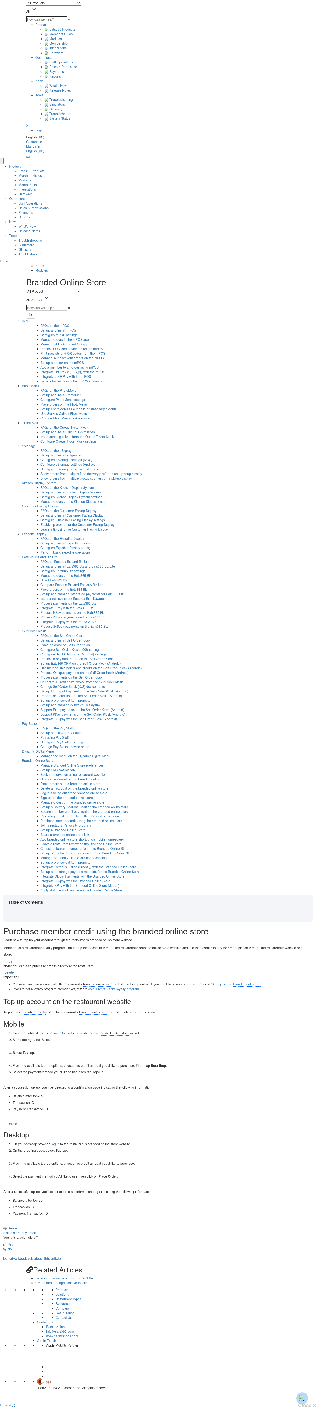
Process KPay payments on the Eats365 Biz (72, 612)
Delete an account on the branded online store (74, 788)
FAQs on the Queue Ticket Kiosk (64, 427)
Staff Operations (60, 62)
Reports (54, 76)
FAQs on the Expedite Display (62, 538)
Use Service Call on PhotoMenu (63, 413)
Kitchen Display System (39, 483)
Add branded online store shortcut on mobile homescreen (82, 839)
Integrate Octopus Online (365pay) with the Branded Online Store (88, 867)
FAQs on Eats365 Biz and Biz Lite (65, 561)
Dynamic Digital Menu (38, 751)
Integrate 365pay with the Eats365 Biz (68, 621)
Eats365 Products (61, 29)
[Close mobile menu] (2, 161)
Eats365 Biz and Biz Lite (39, 557)
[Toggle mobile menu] (28, 157)
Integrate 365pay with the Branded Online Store (75, 880)
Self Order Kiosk (34, 631)
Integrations (57, 48)
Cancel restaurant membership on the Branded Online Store (84, 848)
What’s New (57, 85)
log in (66, 1033)
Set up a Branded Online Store (62, 830)
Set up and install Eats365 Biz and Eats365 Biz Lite (77, 566)
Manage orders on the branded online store (72, 802)
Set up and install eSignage (60, 455)
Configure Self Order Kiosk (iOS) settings (70, 649)
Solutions (62, 1294)
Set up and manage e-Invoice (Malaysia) (70, 705)
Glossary (55, 109)
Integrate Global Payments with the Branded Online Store (82, 876)
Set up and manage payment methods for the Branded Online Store (90, 871)
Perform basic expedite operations (65, 552)
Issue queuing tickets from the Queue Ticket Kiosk (77, 436)
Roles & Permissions (63, 66)
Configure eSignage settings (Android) (68, 464)
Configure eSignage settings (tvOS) (66, 459)
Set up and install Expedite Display (65, 543)
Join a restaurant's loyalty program (65, 825)
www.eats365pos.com (62, 1336)
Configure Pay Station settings (62, 742)
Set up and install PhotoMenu (62, 395)
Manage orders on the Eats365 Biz (65, 575)
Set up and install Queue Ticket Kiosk (67, 432)
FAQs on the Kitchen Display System (67, 487)
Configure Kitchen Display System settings (71, 496)
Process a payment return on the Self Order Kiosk (76, 658)
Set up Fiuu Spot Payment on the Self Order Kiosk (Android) (84, 691)
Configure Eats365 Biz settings (62, 570)
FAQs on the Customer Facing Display (68, 510)
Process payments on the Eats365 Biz (68, 603)
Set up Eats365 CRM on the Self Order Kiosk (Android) (80, 663)
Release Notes (59, 90)
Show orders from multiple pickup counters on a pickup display (86, 478)
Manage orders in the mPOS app (64, 339)
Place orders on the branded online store (70, 783)
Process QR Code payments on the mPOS (71, 348)
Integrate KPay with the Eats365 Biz (66, 607)
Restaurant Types (68, 1299)
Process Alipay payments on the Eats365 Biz (73, 617)
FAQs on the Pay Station (58, 728)
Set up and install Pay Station (61, 732)
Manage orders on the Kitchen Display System (74, 501)
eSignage (29, 446)
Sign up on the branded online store (66, 797)
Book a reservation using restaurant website (72, 774)
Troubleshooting (60, 99)
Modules (55, 38)
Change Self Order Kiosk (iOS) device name (72, 686)
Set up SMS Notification (57, 769)
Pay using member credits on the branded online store (80, 816)
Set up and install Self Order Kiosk (65, 640)
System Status (59, 118)
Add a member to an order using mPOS (69, 367)
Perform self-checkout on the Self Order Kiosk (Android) (81, 695)
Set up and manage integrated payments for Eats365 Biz (82, 594)
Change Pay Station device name (64, 746)
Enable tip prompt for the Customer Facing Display (77, 524)
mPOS (26, 321)
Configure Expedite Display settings (66, 547)
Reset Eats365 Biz (53, 580)
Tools (39, 95)
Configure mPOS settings (58, 334)
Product (41, 24)
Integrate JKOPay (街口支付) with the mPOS (72, 371)
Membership (58, 43)
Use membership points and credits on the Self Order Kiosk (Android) (91, 668)
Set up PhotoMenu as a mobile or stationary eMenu (78, 409)
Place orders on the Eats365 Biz (63, 589)
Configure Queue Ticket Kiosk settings (68, 441)
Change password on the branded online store (74, 779)
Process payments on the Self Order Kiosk (71, 677)
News (39, 80)
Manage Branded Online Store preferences (72, 765)
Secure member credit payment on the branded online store (84, 811)
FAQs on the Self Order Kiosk (62, 635)
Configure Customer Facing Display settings (72, 520)
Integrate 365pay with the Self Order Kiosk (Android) (78, 719)
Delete (9, 962)
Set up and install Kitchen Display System (70, 492)
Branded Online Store (38, 760)
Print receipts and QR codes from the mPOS (72, 353)
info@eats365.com (60, 1331)
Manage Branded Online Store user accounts (73, 857)
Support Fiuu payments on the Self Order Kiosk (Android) (82, 709)
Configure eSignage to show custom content (72, 469)
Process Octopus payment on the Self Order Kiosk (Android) (84, 672)
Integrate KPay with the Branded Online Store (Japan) (79, 885)
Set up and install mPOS (58, 330)
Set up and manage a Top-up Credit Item (65, 1278)
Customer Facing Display (40, 506)
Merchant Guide (60, 33)
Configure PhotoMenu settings (62, 399)
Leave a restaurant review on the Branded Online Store (80, 843)
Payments (56, 71)
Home (39, 265)
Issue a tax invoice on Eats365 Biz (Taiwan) (72, 598)
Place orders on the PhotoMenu (63, 404)
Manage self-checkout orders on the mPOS (72, 358)
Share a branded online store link (64, 834)
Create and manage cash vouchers (61, 1282)
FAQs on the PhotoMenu (58, 390)
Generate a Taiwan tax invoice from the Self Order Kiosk (81, 682)
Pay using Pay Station (56, 737)
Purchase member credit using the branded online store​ (81, 820)
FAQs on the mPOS (54, 325)
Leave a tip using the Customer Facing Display (74, 529)
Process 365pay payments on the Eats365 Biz (74, 626)
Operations (43, 57)
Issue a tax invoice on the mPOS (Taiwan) (71, 381)
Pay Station (30, 723)
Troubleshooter (59, 113)
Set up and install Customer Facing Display (71, 515)
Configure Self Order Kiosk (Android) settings (73, 654)
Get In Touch (65, 1312)
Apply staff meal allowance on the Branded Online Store (81, 890)
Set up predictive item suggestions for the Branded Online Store (87, 853)
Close (305, 1405)
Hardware (56, 52)
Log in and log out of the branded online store (73, 793)
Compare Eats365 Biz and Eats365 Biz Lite (71, 584)
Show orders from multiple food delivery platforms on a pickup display (91, 473)
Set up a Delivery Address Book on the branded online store (84, 806)
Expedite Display (34, 533)
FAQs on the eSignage (57, 450)
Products (62, 1289)
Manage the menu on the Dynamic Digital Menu (75, 756)
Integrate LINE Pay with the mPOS (65, 376)
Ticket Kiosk (31, 422)
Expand (6, 1405)
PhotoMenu (30, 385)
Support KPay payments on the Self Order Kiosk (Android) (82, 714)
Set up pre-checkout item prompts (65, 700)
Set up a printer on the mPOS (62, 362)
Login (39, 130)
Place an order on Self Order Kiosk (65, 644)
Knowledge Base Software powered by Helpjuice (158, 1399)
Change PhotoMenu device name (65, 418)
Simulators (56, 104)
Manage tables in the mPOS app (64, 344)
